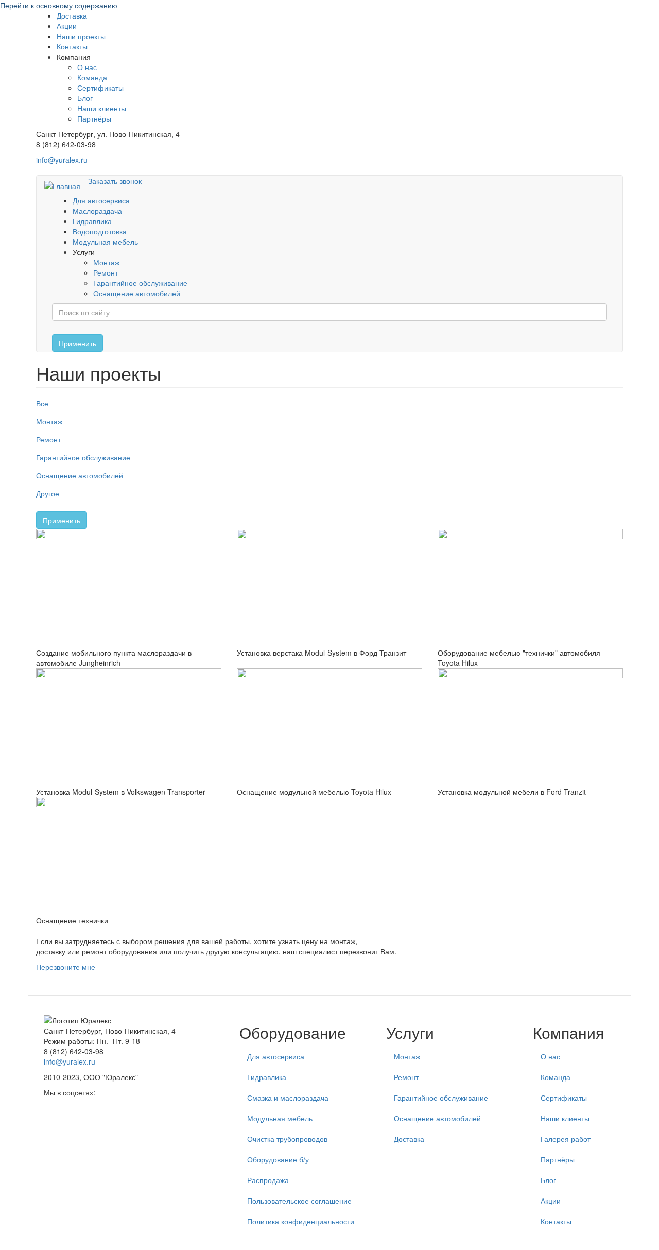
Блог (85, 98)
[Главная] (66, 185)
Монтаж (106, 262)
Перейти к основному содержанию (58, 5)
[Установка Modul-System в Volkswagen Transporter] (128, 727)
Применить (77, 343)
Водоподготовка (100, 231)
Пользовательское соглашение (299, 1200)
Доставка (72, 15)
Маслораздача (97, 211)
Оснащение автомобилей (136, 293)
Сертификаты (100, 87)
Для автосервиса (101, 200)
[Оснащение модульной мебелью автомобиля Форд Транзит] (329, 588)
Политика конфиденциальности (300, 1221)
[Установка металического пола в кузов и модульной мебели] (530, 588)
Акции (67, 26)
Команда (92, 77)
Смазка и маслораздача (287, 1097)
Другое (47, 493)
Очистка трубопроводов (287, 1139)
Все (42, 403)
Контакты (72, 46)
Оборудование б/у (278, 1159)
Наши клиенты (101, 108)
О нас (87, 67)
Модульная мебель (105, 241)
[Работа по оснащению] (530, 727)
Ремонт (105, 272)
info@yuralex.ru (62, 160)
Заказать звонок (115, 181)
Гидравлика (92, 221)
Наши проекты (81, 36)
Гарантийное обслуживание (140, 283)
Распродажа (268, 1180)
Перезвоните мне (65, 967)
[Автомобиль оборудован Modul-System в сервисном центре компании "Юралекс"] (329, 727)
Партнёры (94, 118)
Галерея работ (566, 1139)
